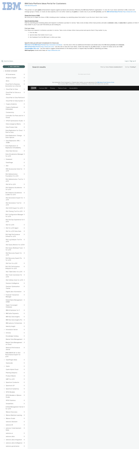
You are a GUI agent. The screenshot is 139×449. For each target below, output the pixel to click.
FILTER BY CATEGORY (11, 71)
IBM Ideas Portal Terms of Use (105, 82)
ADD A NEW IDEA (14, 66)
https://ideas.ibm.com (129, 11)
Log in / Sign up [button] (130, 61)
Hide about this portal (31, 5)
